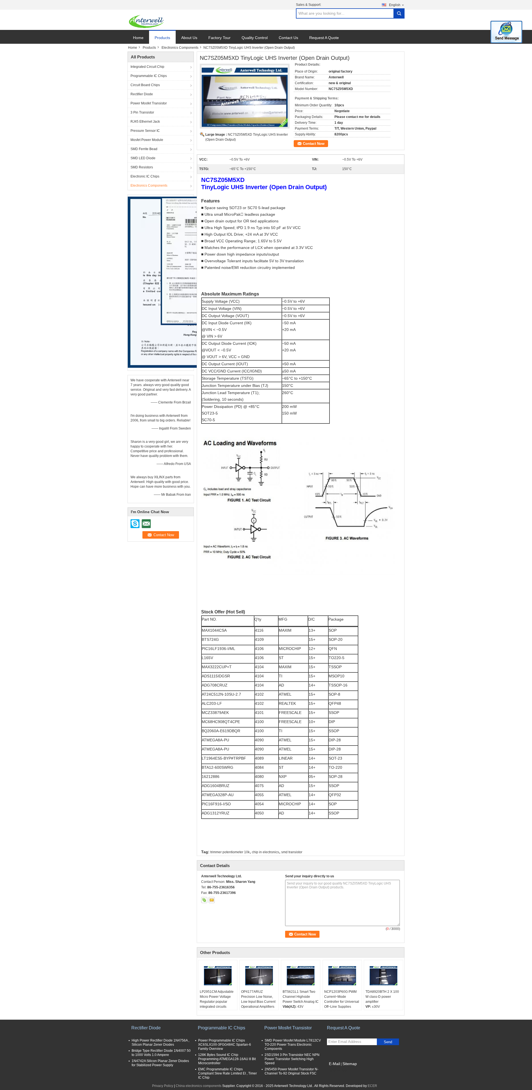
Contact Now (313, 144)
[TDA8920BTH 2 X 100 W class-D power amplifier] (383, 975)
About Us (189, 37)
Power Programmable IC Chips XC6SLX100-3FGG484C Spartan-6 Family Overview (224, 1044)
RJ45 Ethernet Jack (145, 122)
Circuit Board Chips (145, 85)
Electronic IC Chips (145, 176)
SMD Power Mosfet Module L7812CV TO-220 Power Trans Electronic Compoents (293, 1044)
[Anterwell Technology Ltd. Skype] (204, 900)
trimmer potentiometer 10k (230, 852)
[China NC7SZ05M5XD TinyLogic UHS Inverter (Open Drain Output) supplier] (244, 96)
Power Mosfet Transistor (149, 103)
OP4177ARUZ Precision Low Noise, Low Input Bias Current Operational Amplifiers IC (258, 1002)
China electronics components (198, 1086)
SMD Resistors (142, 167)
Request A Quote (324, 37)
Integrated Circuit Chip (147, 67)
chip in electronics (265, 852)
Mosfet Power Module (147, 140)
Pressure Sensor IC (145, 131)
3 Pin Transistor (142, 112)
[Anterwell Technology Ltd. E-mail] (212, 900)
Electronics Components (180, 48)
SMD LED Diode (143, 158)
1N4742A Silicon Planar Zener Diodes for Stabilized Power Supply (160, 1063)
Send (388, 1042)
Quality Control (255, 37)
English (394, 5)
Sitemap (349, 1063)
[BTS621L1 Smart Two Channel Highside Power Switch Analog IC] (300, 975)
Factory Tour (219, 37)
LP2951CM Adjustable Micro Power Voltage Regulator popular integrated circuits (217, 999)
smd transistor (291, 852)
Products (162, 37)
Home (138, 37)
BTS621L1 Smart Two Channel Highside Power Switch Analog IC (301, 997)
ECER (372, 1086)
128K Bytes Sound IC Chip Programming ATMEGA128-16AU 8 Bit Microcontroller (227, 1059)
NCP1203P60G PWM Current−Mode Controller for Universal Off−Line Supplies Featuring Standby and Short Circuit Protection (341, 1004)
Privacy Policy (162, 1086)
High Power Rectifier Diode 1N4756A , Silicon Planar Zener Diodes (160, 1042)
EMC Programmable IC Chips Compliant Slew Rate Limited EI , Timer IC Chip (227, 1073)
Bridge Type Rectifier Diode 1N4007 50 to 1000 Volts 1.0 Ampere (161, 1053)
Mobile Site (338, 1071)
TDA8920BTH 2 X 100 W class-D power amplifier (382, 997)
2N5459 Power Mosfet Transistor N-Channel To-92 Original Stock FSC (291, 1071)
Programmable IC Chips (149, 76)
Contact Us (288, 37)
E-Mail (334, 1063)
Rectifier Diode (142, 94)
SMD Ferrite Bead (144, 149)
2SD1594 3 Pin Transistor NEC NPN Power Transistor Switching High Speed (292, 1059)
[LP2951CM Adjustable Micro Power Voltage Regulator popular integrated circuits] (217, 975)
